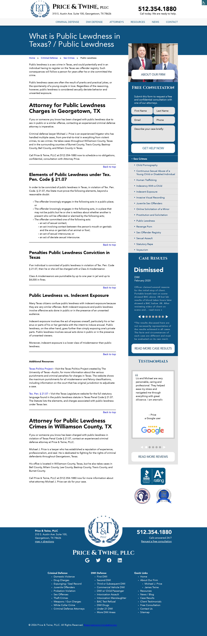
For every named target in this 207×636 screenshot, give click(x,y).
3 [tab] (150, 317)
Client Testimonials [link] (150, 601)
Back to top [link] (109, 166)
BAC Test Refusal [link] (106, 601)
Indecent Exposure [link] (146, 191)
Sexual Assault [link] (144, 238)
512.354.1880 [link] (157, 9)
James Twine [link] (152, 587)
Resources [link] (138, 22)
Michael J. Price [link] (153, 583)
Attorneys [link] (117, 22)
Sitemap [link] (145, 612)
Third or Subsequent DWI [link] (111, 583)
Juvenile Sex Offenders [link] (149, 203)
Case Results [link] (147, 598)
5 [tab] (156, 317)
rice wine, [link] (80, 7)
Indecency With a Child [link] (149, 186)
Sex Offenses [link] (61, 594)
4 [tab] (153, 317)
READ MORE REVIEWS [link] (153, 457)
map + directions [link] (44, 541)
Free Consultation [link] (150, 605)
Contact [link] (172, 22)
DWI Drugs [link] (103, 605)
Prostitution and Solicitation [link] (152, 215)
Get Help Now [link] (153, 148)
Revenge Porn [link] (144, 226)
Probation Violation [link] (64, 591)
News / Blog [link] (147, 594)
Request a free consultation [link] (156, 541)
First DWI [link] (102, 576)
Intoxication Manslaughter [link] (111, 598)
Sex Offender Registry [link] (148, 232)
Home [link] (143, 576)
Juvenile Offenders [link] (64, 587)
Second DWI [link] (104, 580)
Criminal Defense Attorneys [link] (69, 608)
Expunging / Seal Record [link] (68, 583)
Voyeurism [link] (142, 250)
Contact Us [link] (146, 608)
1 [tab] (143, 317)
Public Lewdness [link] (145, 220)
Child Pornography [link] (147, 165)
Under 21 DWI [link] (105, 608)
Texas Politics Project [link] (41, 368)
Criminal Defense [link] (67, 22)
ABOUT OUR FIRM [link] (153, 75)
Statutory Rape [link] (144, 244)
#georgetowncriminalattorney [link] (100, 625)
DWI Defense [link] (94, 22)
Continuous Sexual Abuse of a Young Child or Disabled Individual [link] (155, 172)
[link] (204, 2)
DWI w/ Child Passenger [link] (110, 591)
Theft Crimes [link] (61, 598)
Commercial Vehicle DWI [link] (111, 587)
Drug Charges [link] (61, 580)
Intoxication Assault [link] (108, 594)
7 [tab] (163, 317)
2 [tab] (147, 317)
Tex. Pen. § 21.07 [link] (38, 393)
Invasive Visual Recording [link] (150, 197)
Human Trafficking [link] (146, 180)
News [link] (155, 22)
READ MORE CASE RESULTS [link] (153, 348)
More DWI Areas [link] (106, 612)
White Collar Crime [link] (64, 605)
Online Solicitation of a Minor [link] (152, 209)
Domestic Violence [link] (64, 576)
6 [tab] (159, 317)
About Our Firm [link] (149, 580)
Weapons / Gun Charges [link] (67, 601)
